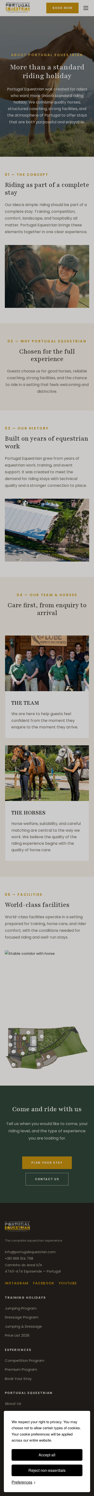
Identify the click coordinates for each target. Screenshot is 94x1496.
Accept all (47, 1455)
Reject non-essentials (47, 1470)
